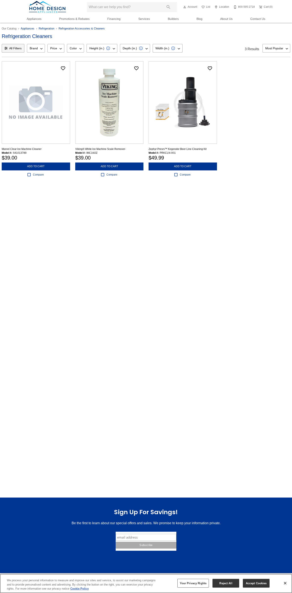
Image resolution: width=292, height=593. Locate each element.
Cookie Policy (79, 588)
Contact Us (257, 18)
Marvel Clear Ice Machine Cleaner (21, 149)
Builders (173, 18)
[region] (146, 583)
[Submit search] (168, 7)
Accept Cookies (256, 583)
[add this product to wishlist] (63, 68)
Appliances (34, 18)
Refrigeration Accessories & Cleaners (82, 28)
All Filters (15, 48)
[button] (184, 7)
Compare (38, 174)
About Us (226, 18)
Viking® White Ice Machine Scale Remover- (100, 149)
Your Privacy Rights (193, 583)
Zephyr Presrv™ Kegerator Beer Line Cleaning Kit (177, 149)
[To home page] (47, 7)
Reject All (225, 583)
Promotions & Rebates (74, 18)
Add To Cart (35, 166)
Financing (114, 18)
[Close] (285, 583)
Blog (199, 18)
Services (144, 18)
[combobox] (36, 48)
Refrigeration (46, 28)
